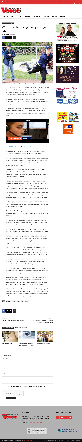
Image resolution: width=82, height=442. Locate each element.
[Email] (10, 37)
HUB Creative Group (27, 440)
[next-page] (5, 348)
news (22, 301)
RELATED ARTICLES (8, 328)
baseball (8, 301)
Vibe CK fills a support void (43, 343)
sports (26, 301)
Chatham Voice (28, 147)
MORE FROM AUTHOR (21, 328)
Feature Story (8, 20)
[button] (78, 16)
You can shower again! (7, 343)
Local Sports (11, 23)
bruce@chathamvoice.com (35, 422)
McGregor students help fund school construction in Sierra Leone (43, 321)
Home (3, 20)
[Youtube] (75, 3)
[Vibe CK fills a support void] (45, 336)
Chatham (13, 301)
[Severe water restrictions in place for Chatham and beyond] (27, 336)
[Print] (14, 37)
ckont (18, 301)
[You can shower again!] (10, 336)
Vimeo (37, 147)
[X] (7, 37)
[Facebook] (73, 3)
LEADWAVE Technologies (13, 147)
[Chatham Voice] (11, 10)
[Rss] (79, 3)
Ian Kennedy (6, 34)
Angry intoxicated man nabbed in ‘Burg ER (13, 320)
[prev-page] (3, 348)
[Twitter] (77, 3)
